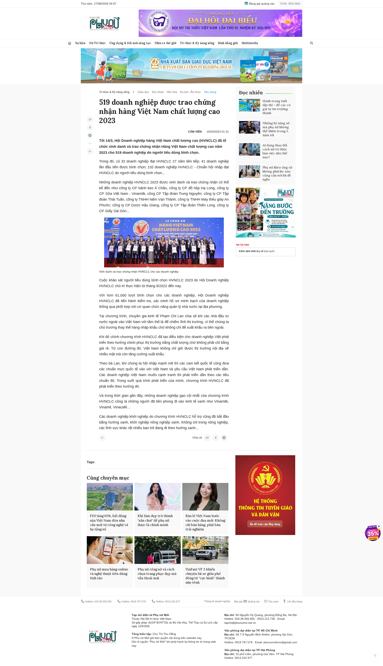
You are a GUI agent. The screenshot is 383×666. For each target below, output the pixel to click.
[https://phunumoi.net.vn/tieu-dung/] (90, 151)
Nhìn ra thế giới (165, 43)
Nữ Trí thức (97, 43)
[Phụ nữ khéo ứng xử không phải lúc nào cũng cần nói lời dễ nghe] (249, 171)
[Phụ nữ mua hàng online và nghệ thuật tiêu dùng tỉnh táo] (110, 550)
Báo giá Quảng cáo (247, 601)
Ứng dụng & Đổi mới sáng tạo (130, 43)
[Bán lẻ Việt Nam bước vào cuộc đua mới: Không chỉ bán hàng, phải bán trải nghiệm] (205, 497)
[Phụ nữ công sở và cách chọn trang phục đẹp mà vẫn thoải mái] (157, 550)
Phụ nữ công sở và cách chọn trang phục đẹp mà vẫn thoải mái (157, 573)
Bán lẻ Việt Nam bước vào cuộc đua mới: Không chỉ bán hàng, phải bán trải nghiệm (205, 522)
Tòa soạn (273, 601)
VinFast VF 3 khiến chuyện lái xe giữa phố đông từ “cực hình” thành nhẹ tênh (205, 576)
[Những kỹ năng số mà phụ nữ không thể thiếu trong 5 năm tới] (249, 127)
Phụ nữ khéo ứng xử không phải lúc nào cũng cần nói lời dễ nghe (277, 173)
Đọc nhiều (251, 93)
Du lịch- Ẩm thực (190, 92)
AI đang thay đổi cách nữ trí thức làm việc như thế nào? (275, 151)
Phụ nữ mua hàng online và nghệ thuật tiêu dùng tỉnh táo (109, 573)
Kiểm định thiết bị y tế (251, 251)
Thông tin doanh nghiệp (217, 601)
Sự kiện (80, 43)
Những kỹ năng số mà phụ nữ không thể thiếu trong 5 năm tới (276, 129)
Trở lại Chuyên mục (102, 437)
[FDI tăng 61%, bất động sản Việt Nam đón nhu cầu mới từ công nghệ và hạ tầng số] (110, 497)
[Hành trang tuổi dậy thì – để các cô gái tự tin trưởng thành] (249, 105)
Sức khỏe (158, 92)
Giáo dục (143, 92)
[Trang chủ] (69, 43)
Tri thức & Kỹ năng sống (197, 43)
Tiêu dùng (210, 92)
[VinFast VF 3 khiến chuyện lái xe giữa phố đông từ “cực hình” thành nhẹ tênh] (205, 550)
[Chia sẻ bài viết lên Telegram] (90, 135)
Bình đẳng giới (228, 43)
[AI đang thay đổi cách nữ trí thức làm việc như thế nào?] (249, 149)
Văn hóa (172, 92)
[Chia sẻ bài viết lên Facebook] (90, 127)
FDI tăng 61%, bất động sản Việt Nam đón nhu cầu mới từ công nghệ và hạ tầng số (109, 522)
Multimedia (250, 43)
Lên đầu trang (294, 601)
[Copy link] (90, 119)
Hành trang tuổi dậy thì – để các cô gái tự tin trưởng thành (277, 107)
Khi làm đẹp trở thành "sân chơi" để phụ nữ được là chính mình (155, 520)
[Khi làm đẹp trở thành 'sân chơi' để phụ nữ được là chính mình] (157, 497)
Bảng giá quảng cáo (261, 3)
